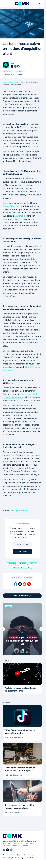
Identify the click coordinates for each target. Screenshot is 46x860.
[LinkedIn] (11, 850)
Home (5, 82)
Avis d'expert (8, 71)
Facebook (33, 564)
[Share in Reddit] (24, 584)
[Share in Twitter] (20, 584)
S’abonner (20, 855)
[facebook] (18, 66)
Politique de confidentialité (27, 858)
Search (28, 567)
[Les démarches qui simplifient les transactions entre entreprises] (22, 754)
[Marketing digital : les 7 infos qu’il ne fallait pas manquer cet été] (22, 629)
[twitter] (12, 66)
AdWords (18, 216)
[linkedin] (15, 66)
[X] (7, 850)
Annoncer (31, 855)
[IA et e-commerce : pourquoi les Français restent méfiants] (22, 791)
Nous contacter (8, 855)
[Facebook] (4, 850)
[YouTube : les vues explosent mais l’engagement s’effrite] (22, 674)
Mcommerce (17, 567)
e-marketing (11, 564)
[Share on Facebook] (15, 584)
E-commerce (20, 71)
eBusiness (22, 564)
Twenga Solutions (19, 510)
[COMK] (6, 65)
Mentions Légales (8, 858)
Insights (8, 606)
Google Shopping (11, 206)
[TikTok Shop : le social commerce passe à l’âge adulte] (22, 716)
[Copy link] (29, 584)
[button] (4, 3)
